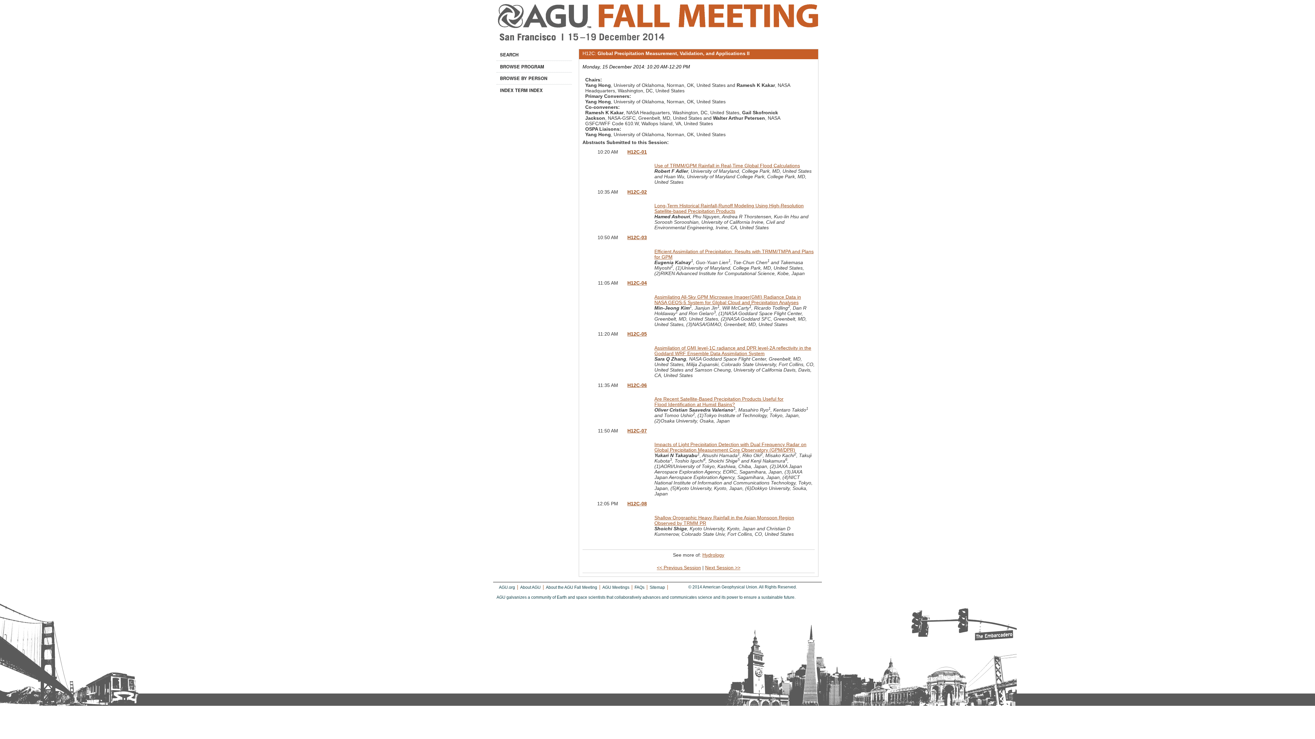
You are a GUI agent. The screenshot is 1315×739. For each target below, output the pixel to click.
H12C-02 (637, 192)
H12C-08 (637, 503)
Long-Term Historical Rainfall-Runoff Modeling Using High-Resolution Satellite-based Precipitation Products (729, 208)
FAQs (639, 587)
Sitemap (657, 587)
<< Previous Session (679, 567)
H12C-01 (637, 152)
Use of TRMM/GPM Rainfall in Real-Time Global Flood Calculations (727, 165)
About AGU (530, 587)
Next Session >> (722, 567)
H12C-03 (637, 237)
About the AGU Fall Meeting (571, 587)
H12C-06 (637, 385)
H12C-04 (637, 283)
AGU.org (507, 587)
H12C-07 (637, 430)
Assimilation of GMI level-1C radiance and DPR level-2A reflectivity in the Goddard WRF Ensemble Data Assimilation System (732, 350)
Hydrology (713, 555)
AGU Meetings (615, 587)
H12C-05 (637, 334)
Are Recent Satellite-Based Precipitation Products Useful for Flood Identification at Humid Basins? (719, 401)
